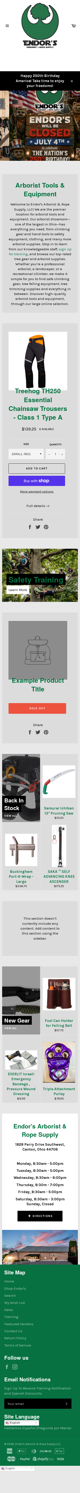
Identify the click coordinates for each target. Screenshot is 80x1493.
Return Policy (15, 1338)
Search (10, 1295)
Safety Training (36, 579)
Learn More (18, 590)
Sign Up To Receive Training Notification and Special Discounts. (37, 1390)
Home (9, 1281)
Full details (35, 506)
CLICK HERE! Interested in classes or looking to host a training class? (33, 144)
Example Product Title (38, 684)
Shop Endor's (15, 1288)
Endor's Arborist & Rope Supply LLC (38, 1444)
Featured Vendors (18, 1324)
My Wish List (14, 1303)
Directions (42, 1216)
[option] (40, 126)
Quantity (55, 444)
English (14, 1422)
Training (11, 1317)
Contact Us (13, 1331)
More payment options (37, 491)
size (26, 444)
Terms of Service (17, 1345)
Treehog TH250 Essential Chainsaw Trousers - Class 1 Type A (38, 404)
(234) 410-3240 (15, 56)
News (8, 1310)
